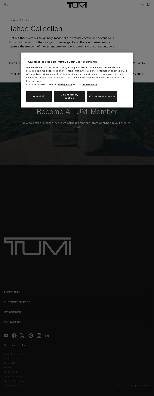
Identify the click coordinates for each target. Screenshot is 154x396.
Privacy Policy (65, 84)
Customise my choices (102, 96)
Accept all (39, 96)
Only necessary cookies (69, 96)
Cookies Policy (89, 84)
